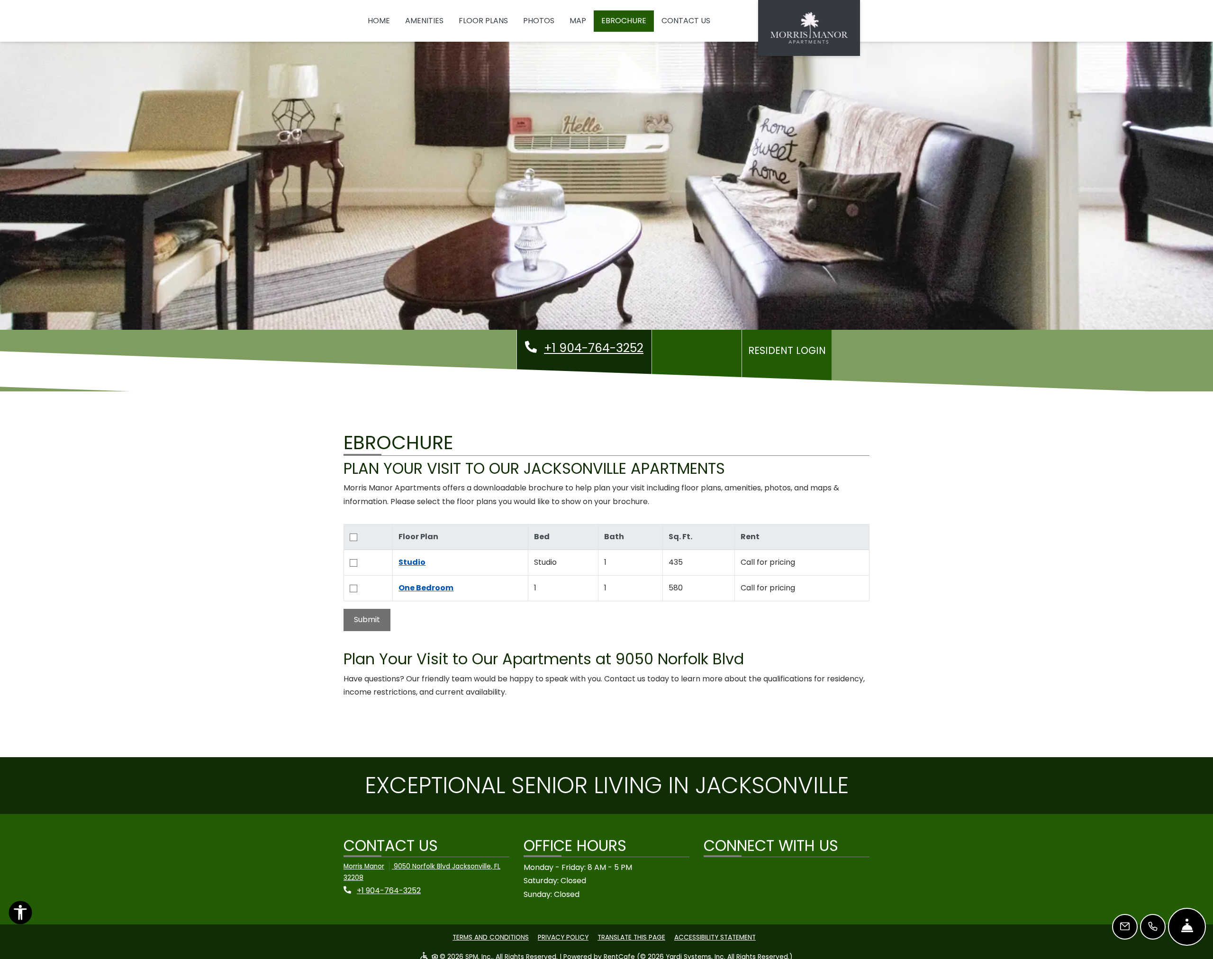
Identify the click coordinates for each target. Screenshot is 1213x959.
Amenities (424, 20)
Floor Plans (483, 20)
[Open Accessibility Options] (20, 915)
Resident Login (789, 350)
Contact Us (685, 20)
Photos (538, 20)
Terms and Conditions (491, 937)
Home (379, 20)
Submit (367, 619)
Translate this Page (631, 937)
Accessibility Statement (715, 937)
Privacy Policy (563, 937)
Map (578, 20)
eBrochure (623, 20)
